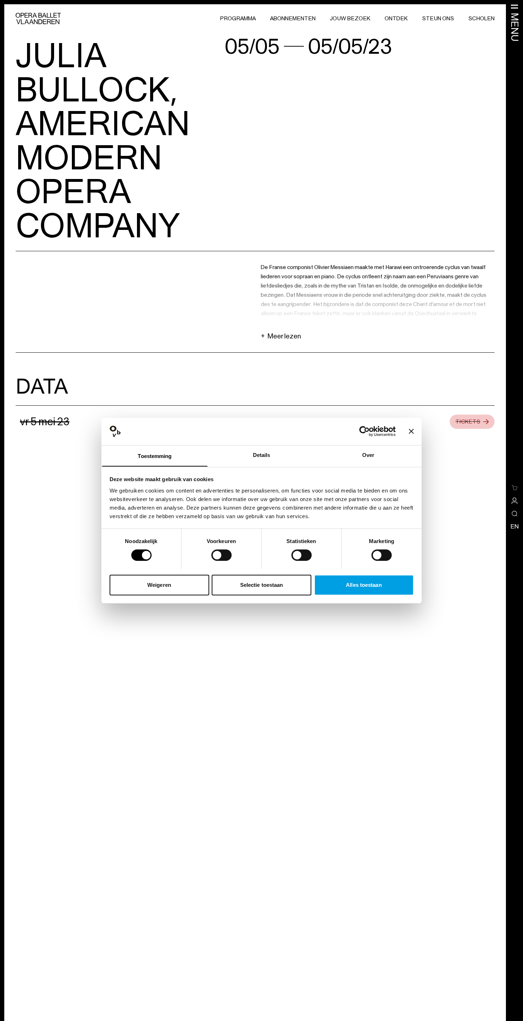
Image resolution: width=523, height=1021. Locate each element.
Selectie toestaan (261, 584)
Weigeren (159, 584)
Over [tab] (368, 455)
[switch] (221, 555)
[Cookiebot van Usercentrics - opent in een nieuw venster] (364, 431)
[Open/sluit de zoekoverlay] (514, 513)
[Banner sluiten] (411, 431)
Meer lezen (281, 336)
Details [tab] (261, 455)
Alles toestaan (363, 584)
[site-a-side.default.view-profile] (514, 500)
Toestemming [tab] (154, 456)
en (515, 526)
